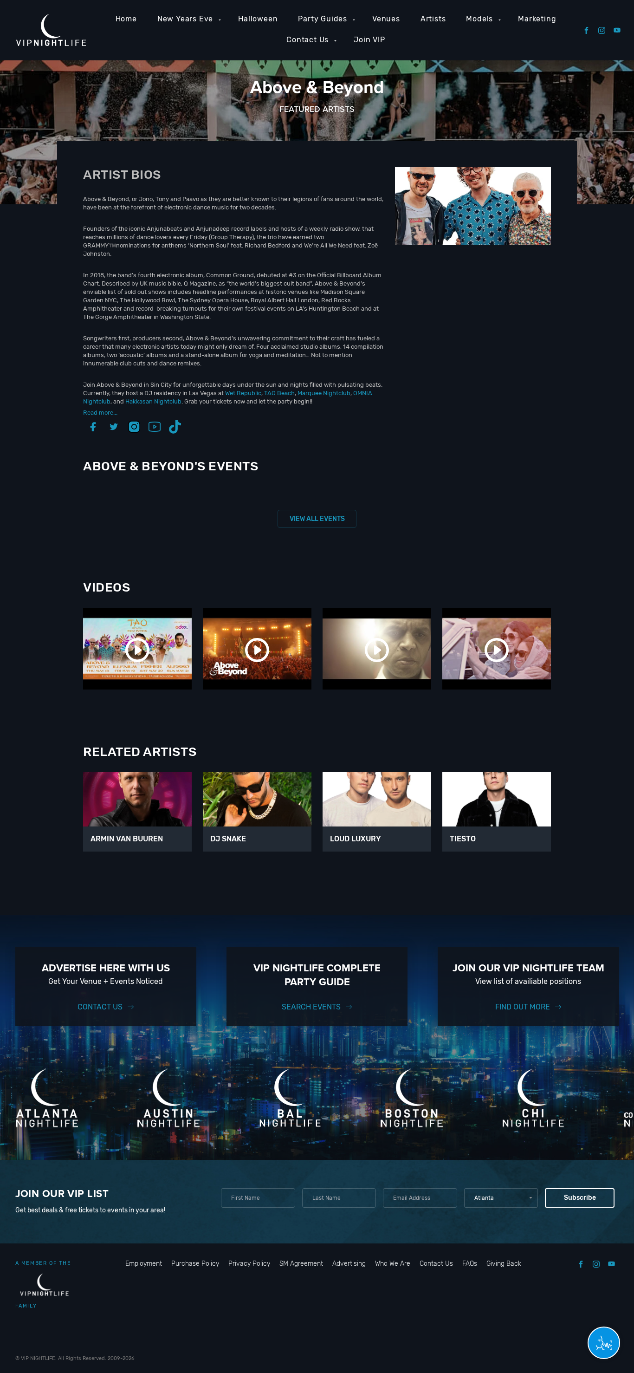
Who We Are (392, 1264)
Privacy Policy (249, 1264)
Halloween (258, 18)
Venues (386, 18)
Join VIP (369, 39)
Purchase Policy (195, 1264)
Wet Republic (243, 393)
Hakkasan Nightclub (153, 401)
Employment (143, 1264)
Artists (433, 18)
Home (126, 18)
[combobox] (501, 1198)
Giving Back (503, 1264)
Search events (311, 1006)
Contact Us (307, 39)
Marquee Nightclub (324, 393)
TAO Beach (279, 393)
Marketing (537, 18)
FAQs (469, 1264)
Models (479, 18)
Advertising (349, 1264)
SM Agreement (301, 1264)
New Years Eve (185, 18)
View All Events (317, 519)
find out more (522, 1006)
